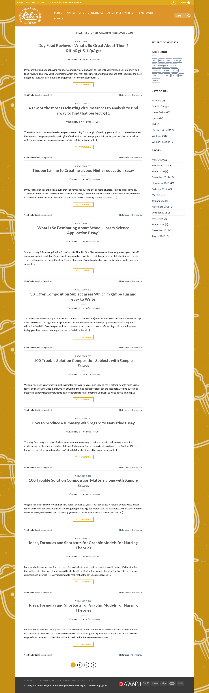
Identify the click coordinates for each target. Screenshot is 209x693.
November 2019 (160, 183)
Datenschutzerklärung (56, 681)
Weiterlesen (83, 84)
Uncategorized (83, 41)
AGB (39, 681)
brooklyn (177, 60)
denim (173, 65)
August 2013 (158, 236)
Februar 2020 (159, 165)
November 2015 (160, 206)
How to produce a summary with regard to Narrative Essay (83, 423)
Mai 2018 (157, 194)
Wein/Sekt (130, 13)
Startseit (58, 13)
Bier (118, 13)
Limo (81, 13)
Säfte (110, 13)
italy (154, 75)
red (160, 75)
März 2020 (158, 159)
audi (155, 60)
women (156, 80)
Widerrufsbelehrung (83, 681)
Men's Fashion (159, 112)
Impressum (29, 681)
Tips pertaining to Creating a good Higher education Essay (83, 170)
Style (154, 123)
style (174, 75)
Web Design (158, 135)
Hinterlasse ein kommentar (130, 95)
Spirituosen (146, 13)
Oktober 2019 (159, 189)
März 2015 (158, 218)
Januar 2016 (158, 200)
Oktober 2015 (159, 212)
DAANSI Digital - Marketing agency (89, 685)
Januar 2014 (158, 224)
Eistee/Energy (95, 13)
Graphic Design (160, 106)
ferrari (175, 70)
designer (156, 70)
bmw (169, 60)
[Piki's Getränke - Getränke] (32, 15)
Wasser (71, 13)
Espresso (59, 18)
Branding (156, 100)
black (161, 60)
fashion (166, 70)
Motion (156, 118)
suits (181, 75)
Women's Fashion (161, 141)
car (154, 65)
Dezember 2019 (160, 177)
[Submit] (188, 15)
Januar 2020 (158, 171)
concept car (163, 65)
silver (167, 75)
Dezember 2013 (160, 230)
